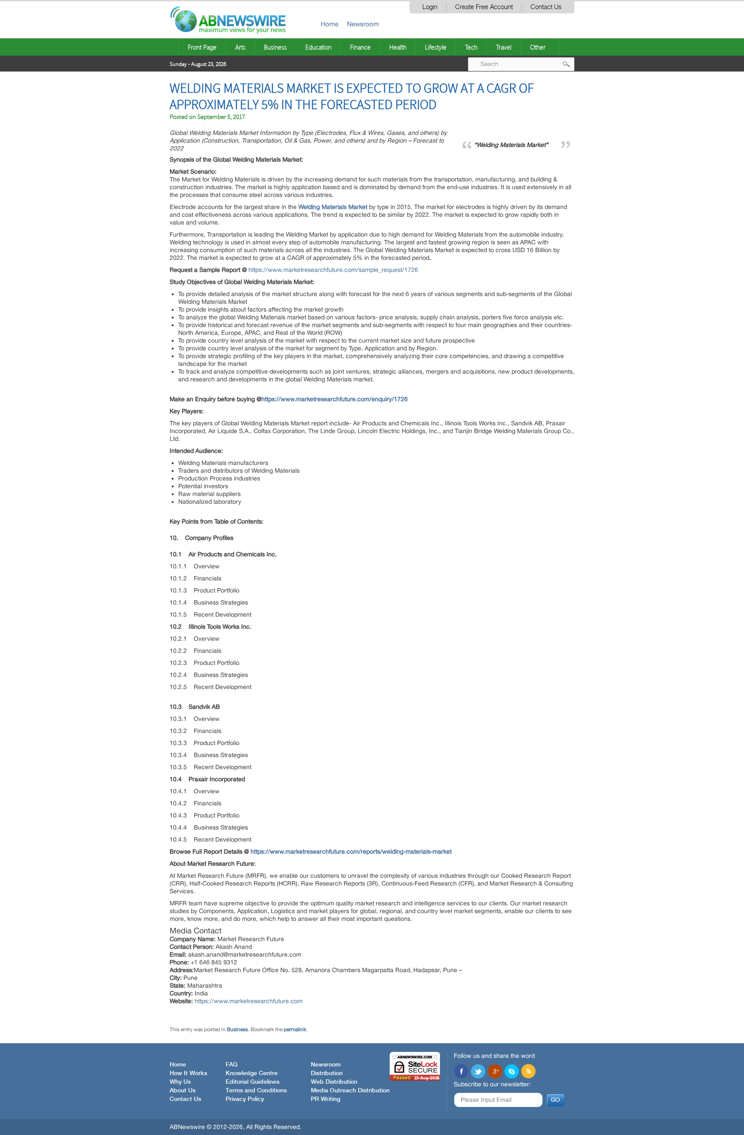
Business (275, 47)
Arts (240, 47)
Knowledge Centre (252, 1073)
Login (429, 7)
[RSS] (528, 1072)
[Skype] (511, 1072)
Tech (471, 47)
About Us (182, 1091)
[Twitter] (478, 1072)
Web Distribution (334, 1082)
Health (397, 47)
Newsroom (363, 24)
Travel (504, 47)
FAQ (232, 1065)
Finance (360, 47)
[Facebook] (461, 1072)
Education (318, 47)
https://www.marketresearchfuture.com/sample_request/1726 (333, 269)
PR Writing (325, 1099)
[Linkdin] (494, 1072)
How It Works (188, 1073)
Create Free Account (484, 7)
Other (538, 47)
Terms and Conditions (256, 1091)
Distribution (327, 1073)
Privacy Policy (245, 1099)
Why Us (180, 1082)
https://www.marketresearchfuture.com (249, 1001)
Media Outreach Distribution (350, 1091)
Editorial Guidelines (252, 1082)
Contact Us (545, 7)
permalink (295, 1029)
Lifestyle (435, 47)
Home (329, 24)
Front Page (202, 47)
